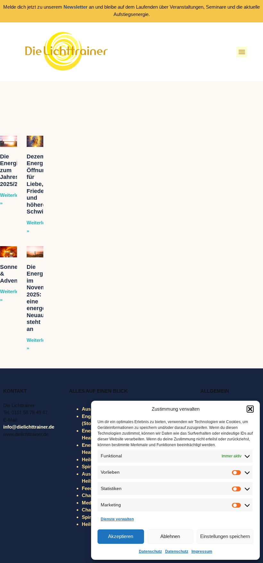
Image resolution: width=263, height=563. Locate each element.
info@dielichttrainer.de (28, 427)
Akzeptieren (120, 536)
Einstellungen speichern (225, 536)
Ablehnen (170, 536)
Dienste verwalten (117, 519)
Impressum (201, 551)
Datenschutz (150, 551)
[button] (250, 409)
